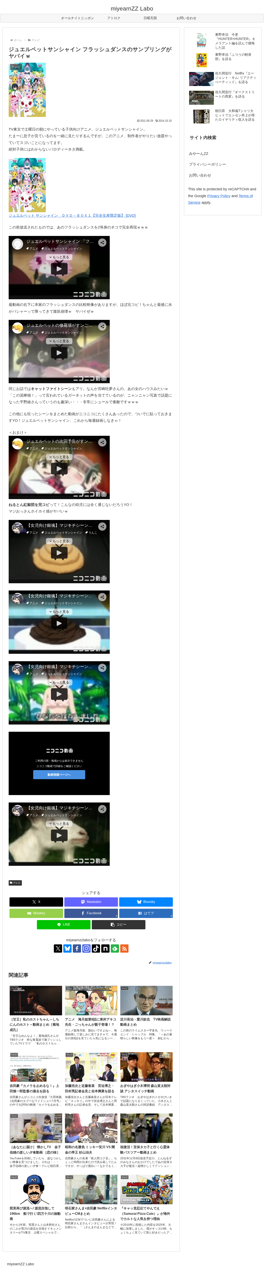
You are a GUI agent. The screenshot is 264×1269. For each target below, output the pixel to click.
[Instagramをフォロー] (86, 948)
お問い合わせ (200, 175)
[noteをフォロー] (105, 948)
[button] (118, 924)
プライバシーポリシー (207, 164)
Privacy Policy (218, 196)
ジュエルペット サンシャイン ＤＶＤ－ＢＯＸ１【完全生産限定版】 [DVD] (72, 215)
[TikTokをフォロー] (96, 948)
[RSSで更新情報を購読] (124, 948)
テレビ (17, 882)
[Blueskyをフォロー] (67, 948)
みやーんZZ (198, 154)
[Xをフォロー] (58, 948)
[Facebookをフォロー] (77, 948)
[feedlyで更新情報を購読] (115, 948)
